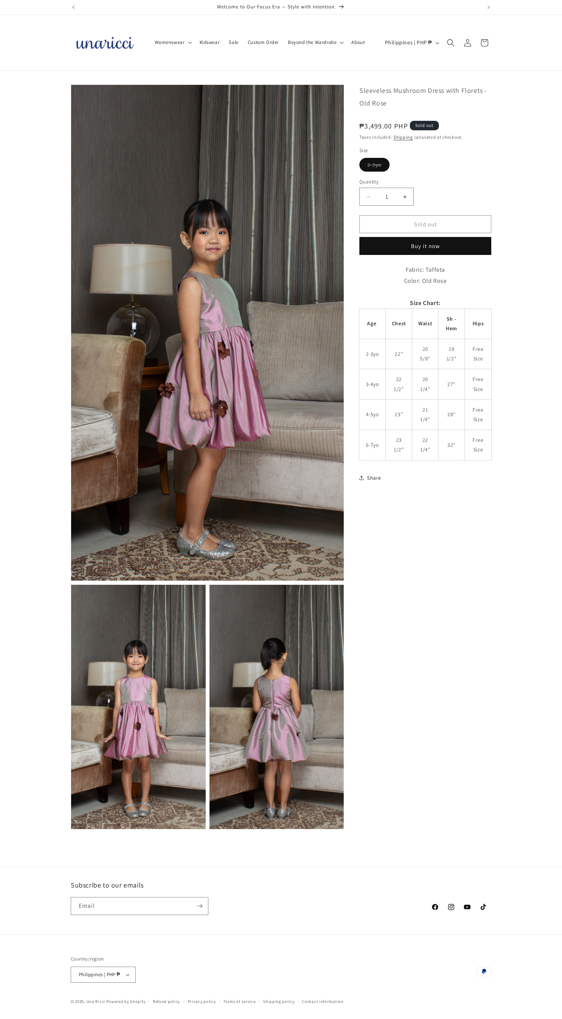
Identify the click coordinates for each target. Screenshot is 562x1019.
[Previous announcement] (73, 7)
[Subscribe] (199, 906)
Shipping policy (279, 1001)
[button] (172, 42)
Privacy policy (202, 1001)
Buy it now (425, 246)
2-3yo (378, 166)
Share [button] (374, 477)
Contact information (322, 1001)
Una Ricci (95, 1001)
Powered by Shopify (126, 1001)
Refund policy (166, 1001)
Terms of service (239, 1001)
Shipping (403, 137)
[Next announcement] (488, 7)
